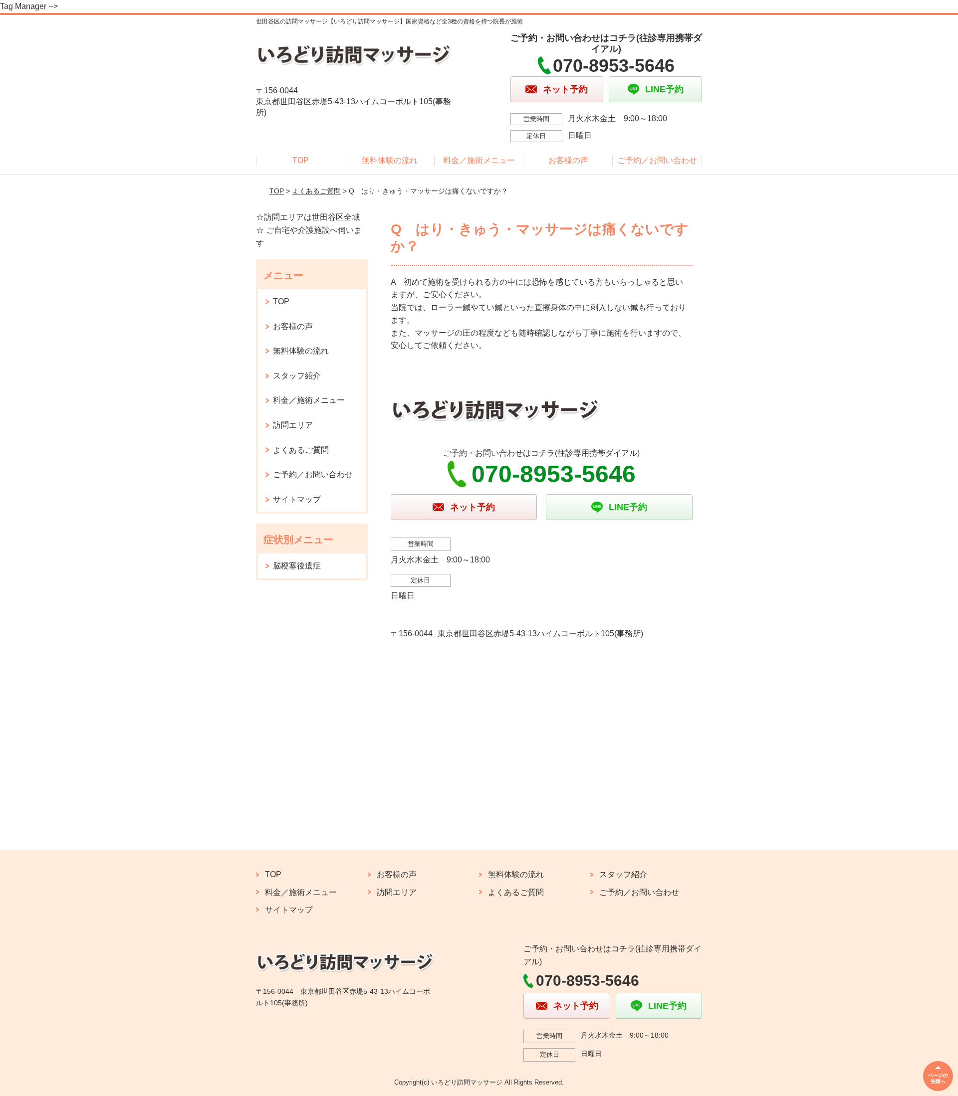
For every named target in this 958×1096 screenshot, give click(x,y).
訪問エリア (293, 425)
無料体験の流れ (390, 160)
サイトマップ (297, 499)
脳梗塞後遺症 (297, 565)
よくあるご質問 (316, 191)
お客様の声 (568, 160)
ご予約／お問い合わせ (657, 160)
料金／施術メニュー (479, 160)
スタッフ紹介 (297, 375)
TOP (300, 160)
